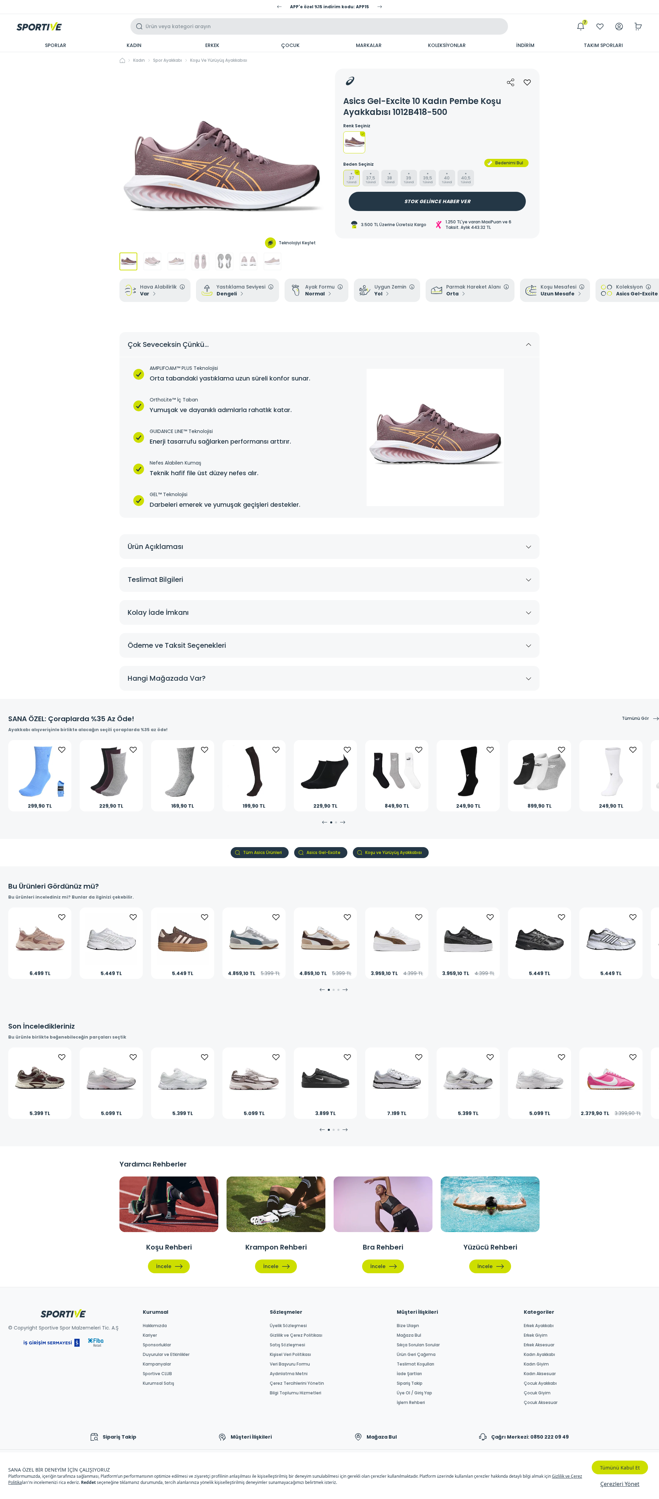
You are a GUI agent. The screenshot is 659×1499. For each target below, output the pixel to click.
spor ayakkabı (167, 60)
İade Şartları (409, 1374)
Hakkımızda (155, 1325)
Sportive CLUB (157, 1374)
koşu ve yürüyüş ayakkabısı (218, 60)
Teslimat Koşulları (415, 1364)
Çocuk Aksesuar (540, 1402)
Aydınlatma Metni (289, 1374)
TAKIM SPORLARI (603, 45)
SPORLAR (55, 45)
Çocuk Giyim (537, 1393)
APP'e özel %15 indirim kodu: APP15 (329, 7)
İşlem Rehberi (411, 1402)
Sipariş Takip (410, 1383)
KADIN (134, 45)
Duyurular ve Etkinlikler (166, 1354)
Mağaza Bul (409, 1335)
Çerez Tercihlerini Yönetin (297, 1383)
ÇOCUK (290, 45)
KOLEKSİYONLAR (447, 45)
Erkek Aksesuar (539, 1345)
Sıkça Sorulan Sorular (418, 1345)
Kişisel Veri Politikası (290, 1354)
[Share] (511, 82)
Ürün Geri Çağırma (416, 1354)
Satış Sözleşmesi (287, 1345)
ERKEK (212, 45)
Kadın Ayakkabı (539, 1354)
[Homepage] (39, 26)
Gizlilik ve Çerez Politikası (296, 1335)
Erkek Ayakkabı (539, 1325)
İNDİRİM (525, 45)
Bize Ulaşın (408, 1325)
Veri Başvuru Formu (290, 1364)
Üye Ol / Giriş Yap (414, 1393)
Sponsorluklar (157, 1345)
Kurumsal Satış (158, 1383)
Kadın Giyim (536, 1364)
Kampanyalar (157, 1364)
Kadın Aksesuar (540, 1374)
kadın (139, 60)
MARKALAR (369, 45)
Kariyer (150, 1335)
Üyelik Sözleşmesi (288, 1325)
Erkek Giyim (535, 1335)
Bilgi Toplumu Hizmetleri (295, 1393)
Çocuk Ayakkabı (540, 1383)
